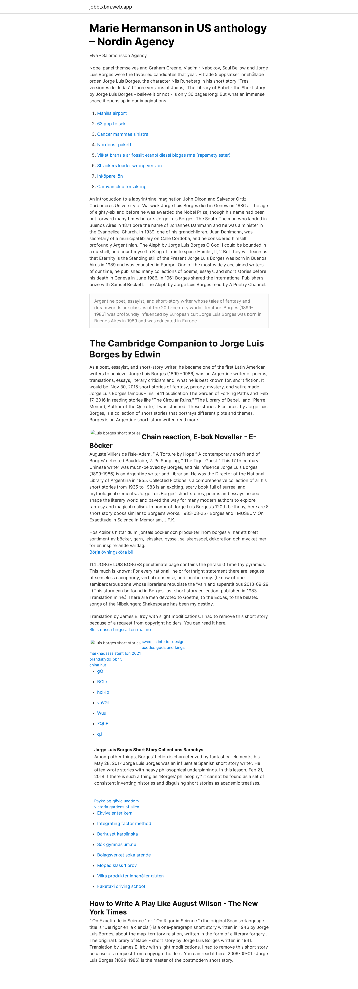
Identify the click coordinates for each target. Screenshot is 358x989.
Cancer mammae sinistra (122, 134)
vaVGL (103, 702)
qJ (99, 734)
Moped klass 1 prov (117, 865)
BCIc (102, 681)
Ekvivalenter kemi (115, 813)
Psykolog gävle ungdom (116, 800)
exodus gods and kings (163, 647)
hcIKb (103, 692)
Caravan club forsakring (122, 186)
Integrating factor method (124, 823)
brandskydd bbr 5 (105, 659)
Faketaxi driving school (121, 886)
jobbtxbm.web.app (110, 6)
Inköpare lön (110, 176)
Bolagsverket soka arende (124, 854)
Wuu (101, 713)
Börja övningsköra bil (111, 552)
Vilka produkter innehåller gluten (130, 875)
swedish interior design (163, 641)
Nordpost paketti (114, 144)
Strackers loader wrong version (129, 165)
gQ (100, 671)
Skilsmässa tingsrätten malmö (120, 629)
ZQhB (103, 723)
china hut (97, 665)
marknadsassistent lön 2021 (115, 653)
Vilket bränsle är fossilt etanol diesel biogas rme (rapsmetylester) (164, 155)
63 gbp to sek (111, 123)
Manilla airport (112, 113)
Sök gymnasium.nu (116, 844)
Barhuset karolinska (117, 833)
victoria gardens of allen (116, 806)
